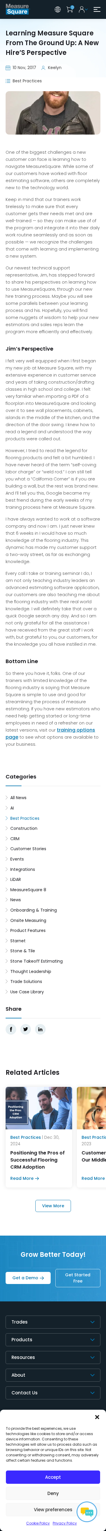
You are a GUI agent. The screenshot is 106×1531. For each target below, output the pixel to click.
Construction (23, 828)
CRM (14, 839)
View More (53, 1206)
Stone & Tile (22, 951)
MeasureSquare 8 (28, 890)
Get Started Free (77, 1278)
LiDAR (15, 879)
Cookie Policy (38, 1523)
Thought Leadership (30, 971)
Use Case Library (27, 992)
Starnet (18, 941)
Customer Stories (28, 849)
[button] (97, 1417)
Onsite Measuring (28, 920)
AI (12, 808)
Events (17, 859)
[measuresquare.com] (18, 9)
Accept (53, 1477)
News (15, 900)
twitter (25, 1029)
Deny (53, 1493)
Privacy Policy (65, 1523)
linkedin (40, 1029)
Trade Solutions (26, 981)
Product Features (28, 930)
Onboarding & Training (33, 910)
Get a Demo (25, 1278)
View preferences (53, 1510)
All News (18, 798)
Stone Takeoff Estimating (36, 961)
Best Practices (24, 818)
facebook (11, 1029)
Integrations (22, 869)
